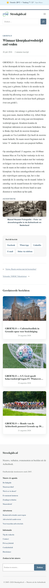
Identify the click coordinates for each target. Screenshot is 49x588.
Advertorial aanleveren (12, 519)
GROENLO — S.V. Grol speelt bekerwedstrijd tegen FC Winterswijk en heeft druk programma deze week (24, 377)
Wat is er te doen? (9, 491)
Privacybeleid (8, 543)
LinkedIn (37, 245)
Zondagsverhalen (9, 499)
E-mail (10, 251)
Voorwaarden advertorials (13, 523)
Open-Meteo (39, 2)
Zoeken (40, 567)
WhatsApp (24, 245)
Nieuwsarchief (8, 486)
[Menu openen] (44, 14)
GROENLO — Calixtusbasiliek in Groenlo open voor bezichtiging (22, 330)
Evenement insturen (10, 495)
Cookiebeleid (8, 547)
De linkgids (7, 482)
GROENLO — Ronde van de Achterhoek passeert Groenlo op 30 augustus (23, 425)
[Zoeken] (43, 21)
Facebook (11, 245)
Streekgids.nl (18, 14)
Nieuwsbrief (7, 504)
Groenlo (7, 36)
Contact (6, 538)
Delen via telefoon (25, 251)
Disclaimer (7, 551)
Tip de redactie (8, 534)
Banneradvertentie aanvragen (14, 515)
